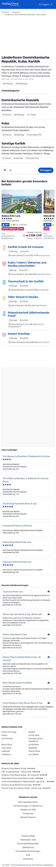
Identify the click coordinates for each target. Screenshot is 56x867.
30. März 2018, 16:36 (30, 342)
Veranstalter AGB (28, 840)
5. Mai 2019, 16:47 (29, 305)
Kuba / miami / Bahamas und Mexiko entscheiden (27, 264)
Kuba (5, 123)
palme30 (45, 290)
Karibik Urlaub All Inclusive (26, 247)
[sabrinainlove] (4, 263)
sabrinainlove (46, 274)
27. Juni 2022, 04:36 (30, 255)
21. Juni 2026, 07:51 (34, 135)
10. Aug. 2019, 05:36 (30, 290)
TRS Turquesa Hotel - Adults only (16, 772)
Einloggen (44, 4)
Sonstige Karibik (13, 143)
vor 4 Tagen (31, 115)
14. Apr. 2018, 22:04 (30, 324)
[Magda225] (4, 282)
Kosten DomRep (19, 333)
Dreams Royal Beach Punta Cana (17, 785)
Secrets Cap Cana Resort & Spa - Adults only (22, 788)
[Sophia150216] (4, 313)
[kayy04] (4, 334)
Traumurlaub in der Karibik (26, 281)
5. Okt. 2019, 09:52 (30, 274)
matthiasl (45, 342)
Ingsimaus (46, 255)
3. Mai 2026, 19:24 (32, 158)
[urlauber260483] (4, 248)
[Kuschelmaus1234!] (4, 298)
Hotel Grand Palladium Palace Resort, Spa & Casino (24, 781)
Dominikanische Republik (20, 100)
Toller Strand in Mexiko (23, 297)
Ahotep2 (42, 305)
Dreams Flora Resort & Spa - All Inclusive (20, 775)
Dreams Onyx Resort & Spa (14, 768)
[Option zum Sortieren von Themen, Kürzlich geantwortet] (10, 170)
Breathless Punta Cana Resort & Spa (18, 778)
